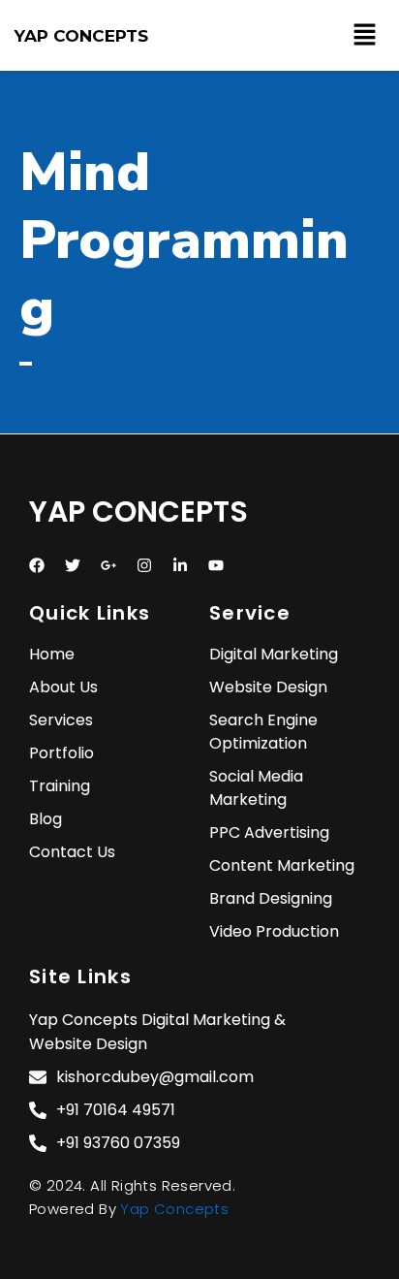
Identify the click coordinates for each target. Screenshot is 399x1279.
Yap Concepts (174, 1209)
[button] (365, 35)
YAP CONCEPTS (81, 36)
